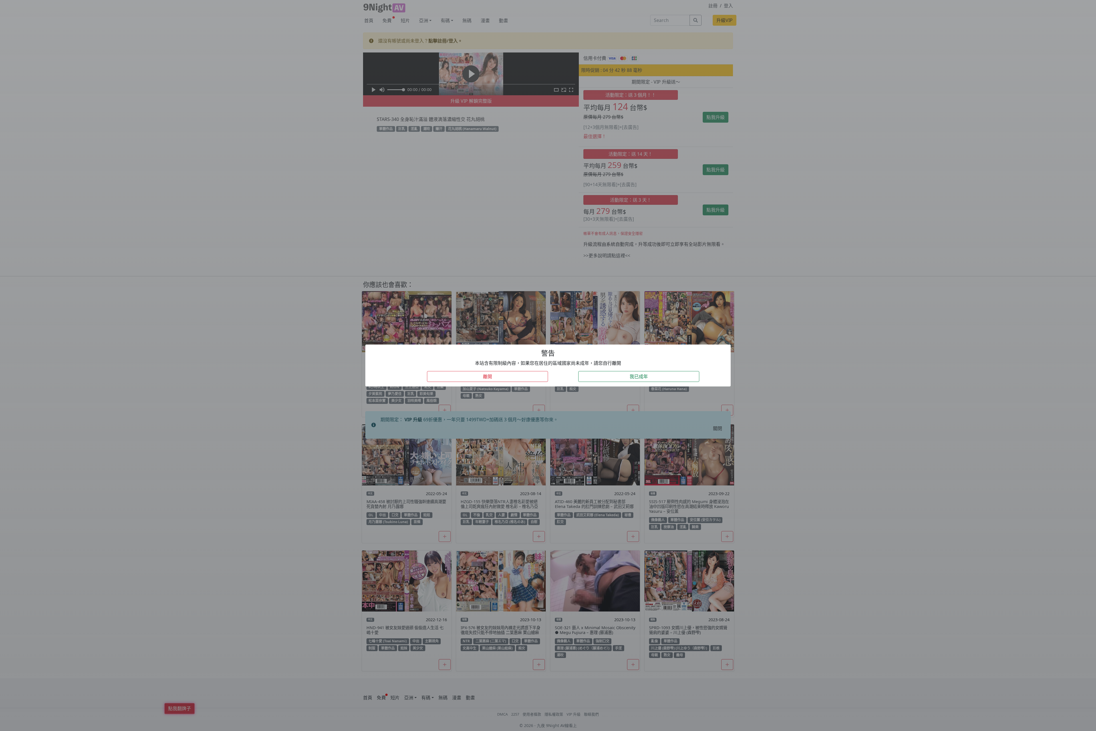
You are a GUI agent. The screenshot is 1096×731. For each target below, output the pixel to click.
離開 (487, 376)
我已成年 (639, 376)
